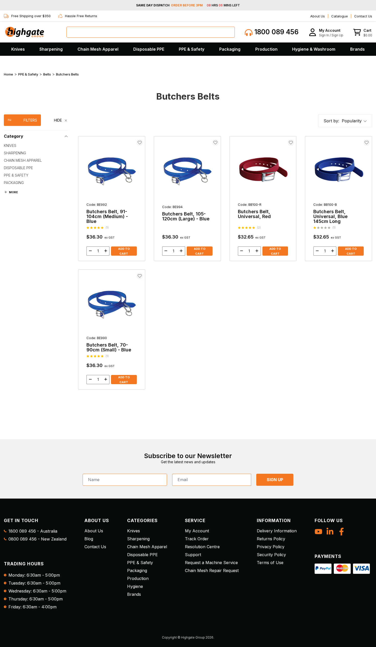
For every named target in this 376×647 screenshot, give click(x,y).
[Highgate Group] (24, 32)
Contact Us (363, 16)
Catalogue (339, 16)
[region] (36, 252)
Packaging (229, 49)
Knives (18, 49)
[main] (225, 263)
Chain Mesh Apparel (98, 49)
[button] (326, 32)
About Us (317, 16)
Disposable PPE (148, 49)
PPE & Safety (191, 49)
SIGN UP (275, 479)
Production (266, 49)
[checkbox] (36, 145)
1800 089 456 (275, 32)
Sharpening (51, 49)
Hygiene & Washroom (313, 49)
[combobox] (151, 32)
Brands (357, 49)
